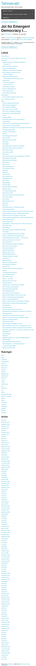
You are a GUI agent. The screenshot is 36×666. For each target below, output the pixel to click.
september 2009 (5, 451)
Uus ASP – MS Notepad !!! (9, 131)
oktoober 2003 (5, 577)
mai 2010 (3, 436)
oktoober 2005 (5, 534)
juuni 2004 (4, 567)
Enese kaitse (5, 180)
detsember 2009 (5, 447)
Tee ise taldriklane (7, 242)
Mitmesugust (4, 95)
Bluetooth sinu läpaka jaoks (9, 262)
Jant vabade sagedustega (9, 191)
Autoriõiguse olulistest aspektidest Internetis (14, 229)
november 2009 (5, 449)
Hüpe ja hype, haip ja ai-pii (9, 280)
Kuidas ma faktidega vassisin (10, 319)
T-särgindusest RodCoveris (9, 272)
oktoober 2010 (5, 434)
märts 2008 (4, 477)
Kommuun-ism (6, 164)
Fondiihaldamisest (7, 178)
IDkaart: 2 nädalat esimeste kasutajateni (13, 297)
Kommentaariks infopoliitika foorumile (12, 323)
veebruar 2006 (5, 526)
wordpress (4, 412)
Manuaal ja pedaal (7, 313)
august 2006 (4, 514)
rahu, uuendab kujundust (7, 99)
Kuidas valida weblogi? (8, 209)
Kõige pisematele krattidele (9, 160)
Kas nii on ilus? (6, 174)
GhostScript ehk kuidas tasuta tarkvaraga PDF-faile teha (17, 127)
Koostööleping (6, 227)
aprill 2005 (4, 547)
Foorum (3, 363)
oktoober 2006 (5, 510)
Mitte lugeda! (5, 162)
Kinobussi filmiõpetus (9, 82)
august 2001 (4, 630)
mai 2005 (3, 545)
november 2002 (5, 600)
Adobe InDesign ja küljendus (9, 66)
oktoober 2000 (5, 651)
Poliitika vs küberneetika (8, 347)
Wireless (3, 410)
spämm (3, 398)
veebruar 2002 (5, 618)
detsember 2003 (5, 573)
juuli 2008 (3, 471)
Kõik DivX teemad (7, 307)
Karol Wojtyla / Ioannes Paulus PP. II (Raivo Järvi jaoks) (17, 223)
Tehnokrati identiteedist (8, 129)
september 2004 (5, 561)
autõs (2, 357)
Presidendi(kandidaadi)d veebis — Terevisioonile (15, 238)
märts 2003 (4, 592)
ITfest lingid (5, 231)
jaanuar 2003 (4, 596)
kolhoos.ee (4, 367)
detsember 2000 (5, 647)
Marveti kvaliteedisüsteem (9, 89)
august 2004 (4, 563)
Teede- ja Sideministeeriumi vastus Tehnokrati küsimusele (17, 211)
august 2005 (4, 538)
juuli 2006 (3, 516)
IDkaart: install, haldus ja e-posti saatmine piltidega (15, 301)
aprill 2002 (4, 614)
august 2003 (4, 581)
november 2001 (5, 624)
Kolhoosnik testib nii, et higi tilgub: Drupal (13, 207)
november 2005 (5, 532)
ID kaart (4, 270)
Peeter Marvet (8, 34)
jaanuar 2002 (4, 620)
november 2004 (5, 557)
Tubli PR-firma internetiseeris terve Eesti (13, 315)
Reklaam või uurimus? (8, 252)
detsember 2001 (5, 622)
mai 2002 (3, 612)
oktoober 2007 (5, 485)
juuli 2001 (3, 632)
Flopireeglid (5, 144)
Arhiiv (12, 42)
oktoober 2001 (5, 626)
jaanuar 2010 (4, 445)
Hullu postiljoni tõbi (7, 176)
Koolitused (4, 60)
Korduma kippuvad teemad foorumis (12, 309)
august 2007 (4, 489)
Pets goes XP (6, 266)
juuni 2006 (4, 518)
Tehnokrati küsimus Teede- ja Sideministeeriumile (15, 213)
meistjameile (4, 376)
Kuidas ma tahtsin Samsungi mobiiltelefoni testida (15, 317)
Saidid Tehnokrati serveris (9, 140)
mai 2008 (3, 473)
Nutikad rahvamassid (8, 321)
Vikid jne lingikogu (8, 74)
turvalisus (3, 404)
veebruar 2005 (5, 551)
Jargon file (5, 203)
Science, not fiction (6, 396)
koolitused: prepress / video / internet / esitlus (15, 14)
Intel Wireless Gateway (8, 291)
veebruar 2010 (5, 442)
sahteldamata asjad (6, 394)
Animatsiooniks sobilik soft (9, 264)
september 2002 (5, 604)
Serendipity (5, 142)
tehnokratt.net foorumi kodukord (10, 293)
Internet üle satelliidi (7, 152)
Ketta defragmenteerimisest (9, 136)
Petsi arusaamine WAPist (9, 107)
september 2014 (5, 422)
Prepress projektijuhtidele (9, 68)
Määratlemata (5, 374)
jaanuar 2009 (4, 459)
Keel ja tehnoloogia (7, 197)
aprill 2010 (4, 438)
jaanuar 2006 (4, 528)
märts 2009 (4, 455)
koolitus (3, 370)
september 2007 (5, 487)
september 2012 (5, 424)
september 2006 (5, 512)
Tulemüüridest (6, 121)
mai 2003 (3, 587)
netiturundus (4, 384)
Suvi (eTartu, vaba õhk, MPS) (10, 109)
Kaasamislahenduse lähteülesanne (11, 341)
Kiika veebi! (4, 365)
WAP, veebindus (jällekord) (9, 105)
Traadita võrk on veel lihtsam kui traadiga (13, 285)
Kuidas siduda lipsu (7, 221)
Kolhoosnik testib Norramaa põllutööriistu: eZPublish (16, 156)
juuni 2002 (4, 610)
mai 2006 (3, 520)
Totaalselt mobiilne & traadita (10, 256)
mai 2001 (3, 636)
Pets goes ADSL (6, 117)
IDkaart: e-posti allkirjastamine (10, 299)
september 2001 (5, 628)
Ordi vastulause (6, 333)
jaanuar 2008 (4, 479)
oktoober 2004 (5, 559)
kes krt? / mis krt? (7, 11)
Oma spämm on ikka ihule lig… (10, 22)
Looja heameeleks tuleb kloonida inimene (13, 195)
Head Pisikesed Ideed (8, 219)
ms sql (3, 380)
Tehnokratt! (10, 3)
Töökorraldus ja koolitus (8, 86)
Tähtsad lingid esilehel (8, 250)
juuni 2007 (4, 493)
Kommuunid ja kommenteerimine (11, 125)
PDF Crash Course (7, 276)
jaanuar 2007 (4, 504)
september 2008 (5, 467)
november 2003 (5, 575)
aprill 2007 (4, 498)
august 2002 (4, 606)
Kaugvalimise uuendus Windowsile (11, 113)
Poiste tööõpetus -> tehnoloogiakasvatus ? (13, 343)
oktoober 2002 (5, 602)
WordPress (6, 17)
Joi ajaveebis (12, 39)
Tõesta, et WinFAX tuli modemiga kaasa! (13, 236)
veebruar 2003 (5, 594)
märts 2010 (4, 440)
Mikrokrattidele (6, 182)
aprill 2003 (4, 589)
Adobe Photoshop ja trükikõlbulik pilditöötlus (14, 62)
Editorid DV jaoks (6, 260)
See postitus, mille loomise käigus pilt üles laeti (13, 58)
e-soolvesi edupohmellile (8, 345)
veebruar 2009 (5, 457)
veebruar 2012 (5, 426)
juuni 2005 (4, 542)
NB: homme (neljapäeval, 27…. (10, 21)
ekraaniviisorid (5, 361)
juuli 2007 (3, 491)
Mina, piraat (5, 154)
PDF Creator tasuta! (7, 150)
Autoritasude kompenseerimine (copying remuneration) (17, 311)
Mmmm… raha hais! (7, 278)
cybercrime (4, 359)
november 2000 (5, 649)
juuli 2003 (3, 583)
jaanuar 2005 (4, 553)
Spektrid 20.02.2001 (7, 193)
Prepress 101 (7, 64)
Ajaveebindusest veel (8, 201)
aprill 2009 (4, 453)
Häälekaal (5, 335)
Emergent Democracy (10, 37)
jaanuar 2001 (4, 645)
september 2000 (5, 653)
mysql (2, 382)
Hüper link (5, 205)
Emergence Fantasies (27, 37)
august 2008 (4, 469)
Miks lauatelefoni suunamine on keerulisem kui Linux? (16, 325)
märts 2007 (4, 500)
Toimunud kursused (7, 91)
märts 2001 (4, 640)
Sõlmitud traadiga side (8, 166)
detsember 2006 (5, 506)
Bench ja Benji (6, 138)
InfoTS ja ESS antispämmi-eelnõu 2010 (12, 97)
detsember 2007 (5, 481)
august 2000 (4, 655)
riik (2, 390)
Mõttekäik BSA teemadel (8, 254)
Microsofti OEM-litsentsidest (9, 187)
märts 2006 (4, 524)
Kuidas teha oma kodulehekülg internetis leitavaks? (16, 123)
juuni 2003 (4, 585)
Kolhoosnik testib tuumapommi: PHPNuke (13, 146)
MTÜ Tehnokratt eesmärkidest (10, 287)
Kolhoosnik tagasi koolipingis (10, 289)
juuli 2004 (3, 565)
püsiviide (20, 42)
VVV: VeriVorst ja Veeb (8, 168)
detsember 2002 (5, 598)
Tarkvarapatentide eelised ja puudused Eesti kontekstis (17, 327)
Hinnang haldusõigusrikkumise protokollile (13, 233)
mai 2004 (3, 569)
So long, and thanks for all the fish (11, 240)
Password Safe (6, 185)
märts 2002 (4, 616)
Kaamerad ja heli (8, 84)
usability (3, 408)
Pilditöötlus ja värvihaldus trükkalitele (12, 70)
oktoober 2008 (5, 465)
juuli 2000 (3, 657)
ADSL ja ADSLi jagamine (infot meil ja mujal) (14, 295)
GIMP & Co (5, 172)
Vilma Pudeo (5, 199)
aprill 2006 (4, 522)
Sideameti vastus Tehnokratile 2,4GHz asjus (14, 215)
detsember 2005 (5, 530)
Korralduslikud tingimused (9, 93)
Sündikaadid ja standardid (9, 158)
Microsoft (3, 378)
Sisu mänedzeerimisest (8, 274)
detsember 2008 (5, 461)
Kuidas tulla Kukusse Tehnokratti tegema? (13, 119)
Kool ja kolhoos (6, 305)
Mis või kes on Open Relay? (9, 246)
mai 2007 (3, 495)
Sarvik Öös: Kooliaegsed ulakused (11, 111)
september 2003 (5, 579)
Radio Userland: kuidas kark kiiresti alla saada (14, 303)
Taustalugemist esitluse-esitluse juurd (13, 78)
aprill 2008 (4, 475)
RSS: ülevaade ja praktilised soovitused (12, 244)
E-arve (4, 115)
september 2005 (5, 536)
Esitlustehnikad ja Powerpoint (10, 76)
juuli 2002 (3, 608)
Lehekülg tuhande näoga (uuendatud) (12, 148)
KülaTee (4, 133)
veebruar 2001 (5, 643)
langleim (3, 372)
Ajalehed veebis (6, 189)
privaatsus (4, 388)
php (2, 386)
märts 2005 (4, 549)
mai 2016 (3, 420)
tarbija (3, 400)
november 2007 (5, 483)
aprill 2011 (4, 430)
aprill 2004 (4, 571)
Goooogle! (5, 170)
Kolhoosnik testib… (7, 225)
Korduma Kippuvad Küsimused (10, 103)
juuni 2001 (4, 634)
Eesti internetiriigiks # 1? (8, 248)
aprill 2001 (4, 638)
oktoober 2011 (5, 428)
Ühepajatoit (4, 406)
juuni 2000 (4, 659)
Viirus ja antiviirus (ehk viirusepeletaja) (12, 268)
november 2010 (5, 432)
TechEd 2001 (5, 258)
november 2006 (5, 508)
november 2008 (5, 463)
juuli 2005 (3, 540)
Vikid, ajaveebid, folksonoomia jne (11, 72)
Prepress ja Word (7, 283)
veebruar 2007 (5, 502)
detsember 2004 (5, 555)
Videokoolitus (5, 80)
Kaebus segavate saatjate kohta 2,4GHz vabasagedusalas (17, 217)
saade (3, 392)
